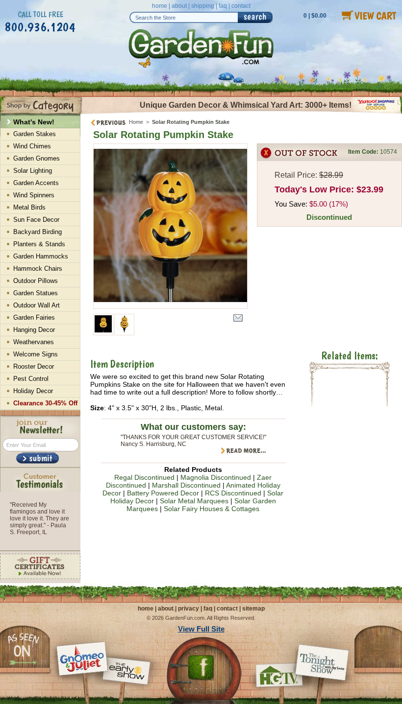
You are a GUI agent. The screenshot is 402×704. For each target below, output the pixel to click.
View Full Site (201, 629)
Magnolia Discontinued (215, 477)
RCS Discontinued (233, 493)
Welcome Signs (35, 354)
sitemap (253, 608)
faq (223, 5)
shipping (202, 5)
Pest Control (31, 378)
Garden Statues (35, 293)
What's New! (33, 122)
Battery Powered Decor (163, 493)
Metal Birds (29, 207)
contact (241, 5)
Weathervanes (33, 342)
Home (136, 122)
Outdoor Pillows (35, 280)
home (159, 5)
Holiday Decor (33, 391)
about (179, 5)
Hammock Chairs (37, 268)
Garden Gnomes (36, 158)
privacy (188, 608)
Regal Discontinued (144, 477)
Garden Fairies (34, 317)
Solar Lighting (32, 170)
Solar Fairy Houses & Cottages (211, 509)
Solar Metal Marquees (194, 501)
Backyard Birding (37, 231)
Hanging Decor (34, 329)
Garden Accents (36, 183)
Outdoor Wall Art (36, 305)
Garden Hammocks (40, 256)
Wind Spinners (33, 195)
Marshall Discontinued (186, 485)
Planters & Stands (39, 244)
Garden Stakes (34, 134)
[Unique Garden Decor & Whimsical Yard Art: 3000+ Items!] (241, 113)
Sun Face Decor (36, 219)
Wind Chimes (32, 146)
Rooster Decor (33, 366)
